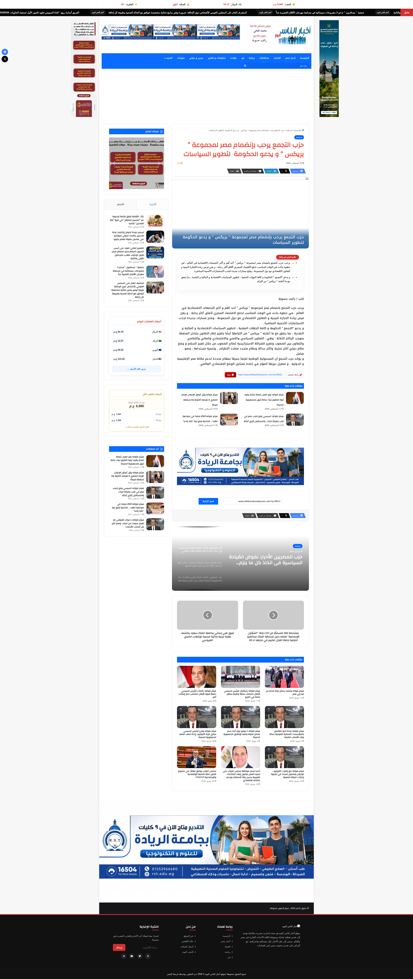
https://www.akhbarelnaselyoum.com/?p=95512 (260, 374)
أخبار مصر (225, 941)
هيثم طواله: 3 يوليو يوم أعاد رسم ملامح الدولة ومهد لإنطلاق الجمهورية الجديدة (241, 734)
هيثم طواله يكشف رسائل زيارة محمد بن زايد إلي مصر (285, 692)
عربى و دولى (196, 58)
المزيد (169, 58)
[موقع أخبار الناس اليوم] (279, 35)
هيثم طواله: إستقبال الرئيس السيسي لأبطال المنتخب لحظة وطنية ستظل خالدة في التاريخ (242, 694)
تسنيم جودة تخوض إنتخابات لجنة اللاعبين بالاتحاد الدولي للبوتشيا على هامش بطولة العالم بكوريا (128, 235)
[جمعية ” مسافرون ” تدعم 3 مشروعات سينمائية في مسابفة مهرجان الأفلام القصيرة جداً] (155, 272)
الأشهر (120, 204)
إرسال (119, 947)
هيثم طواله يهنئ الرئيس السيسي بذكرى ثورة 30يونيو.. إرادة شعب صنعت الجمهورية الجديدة (197, 734)
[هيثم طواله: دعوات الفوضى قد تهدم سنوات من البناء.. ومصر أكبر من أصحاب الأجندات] (155, 524)
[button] (106, 32)
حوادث (233, 58)
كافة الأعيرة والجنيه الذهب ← (136, 427)
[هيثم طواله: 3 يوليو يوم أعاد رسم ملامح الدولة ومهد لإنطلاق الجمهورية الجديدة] (240, 717)
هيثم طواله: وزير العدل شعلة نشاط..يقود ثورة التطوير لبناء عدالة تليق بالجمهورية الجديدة (264, 400)
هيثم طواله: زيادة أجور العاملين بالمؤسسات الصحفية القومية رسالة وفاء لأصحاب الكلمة (286, 734)
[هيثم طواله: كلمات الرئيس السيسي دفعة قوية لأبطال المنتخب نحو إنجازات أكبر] (196, 677)
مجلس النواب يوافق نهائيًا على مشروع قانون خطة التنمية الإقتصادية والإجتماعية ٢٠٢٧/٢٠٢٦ (197, 774)
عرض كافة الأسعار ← (136, 369)
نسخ (229, 375)
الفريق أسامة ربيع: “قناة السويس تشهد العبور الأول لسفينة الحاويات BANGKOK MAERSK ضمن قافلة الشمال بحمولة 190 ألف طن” (134, 12)
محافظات (264, 58)
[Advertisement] (206, 96)
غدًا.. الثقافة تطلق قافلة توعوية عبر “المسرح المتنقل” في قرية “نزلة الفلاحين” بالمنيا (127, 220)
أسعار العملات (186, 946)
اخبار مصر (290, 58)
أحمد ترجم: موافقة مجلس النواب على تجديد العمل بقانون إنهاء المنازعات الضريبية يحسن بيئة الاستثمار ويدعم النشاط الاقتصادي (241, 775)
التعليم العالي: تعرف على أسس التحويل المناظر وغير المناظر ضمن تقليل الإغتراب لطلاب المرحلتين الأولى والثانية (128, 253)
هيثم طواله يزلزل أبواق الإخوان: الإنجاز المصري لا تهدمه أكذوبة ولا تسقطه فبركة (199, 400)
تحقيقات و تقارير (217, 58)
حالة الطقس (187, 941)
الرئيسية (304, 58)
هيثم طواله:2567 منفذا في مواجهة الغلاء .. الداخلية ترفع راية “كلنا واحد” (128, 507)
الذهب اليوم (187, 952)
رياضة (252, 58)
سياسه (289, 130)
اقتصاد (277, 58)
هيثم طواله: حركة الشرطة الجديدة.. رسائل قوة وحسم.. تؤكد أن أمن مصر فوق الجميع (267, 560)
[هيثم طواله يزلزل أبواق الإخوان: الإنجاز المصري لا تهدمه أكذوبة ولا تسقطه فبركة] (229, 398)
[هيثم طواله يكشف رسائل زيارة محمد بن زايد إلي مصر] (284, 677)
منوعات (181, 58)
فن (242, 58)
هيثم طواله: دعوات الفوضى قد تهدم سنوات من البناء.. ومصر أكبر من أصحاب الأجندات (128, 523)
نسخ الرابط (208, 501)
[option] (240, 558)
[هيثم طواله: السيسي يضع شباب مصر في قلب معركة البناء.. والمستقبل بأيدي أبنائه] (295, 420)
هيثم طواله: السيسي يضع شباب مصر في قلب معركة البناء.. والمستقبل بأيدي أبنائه (128, 491)
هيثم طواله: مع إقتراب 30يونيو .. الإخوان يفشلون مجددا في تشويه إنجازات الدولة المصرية (287, 774)
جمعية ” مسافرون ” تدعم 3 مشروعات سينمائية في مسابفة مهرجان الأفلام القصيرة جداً (128, 270)
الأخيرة (152, 204)
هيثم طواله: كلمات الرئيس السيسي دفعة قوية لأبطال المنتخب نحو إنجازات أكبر (197, 694)
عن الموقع (188, 936)
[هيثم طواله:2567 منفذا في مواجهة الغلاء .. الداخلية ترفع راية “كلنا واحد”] (229, 420)
